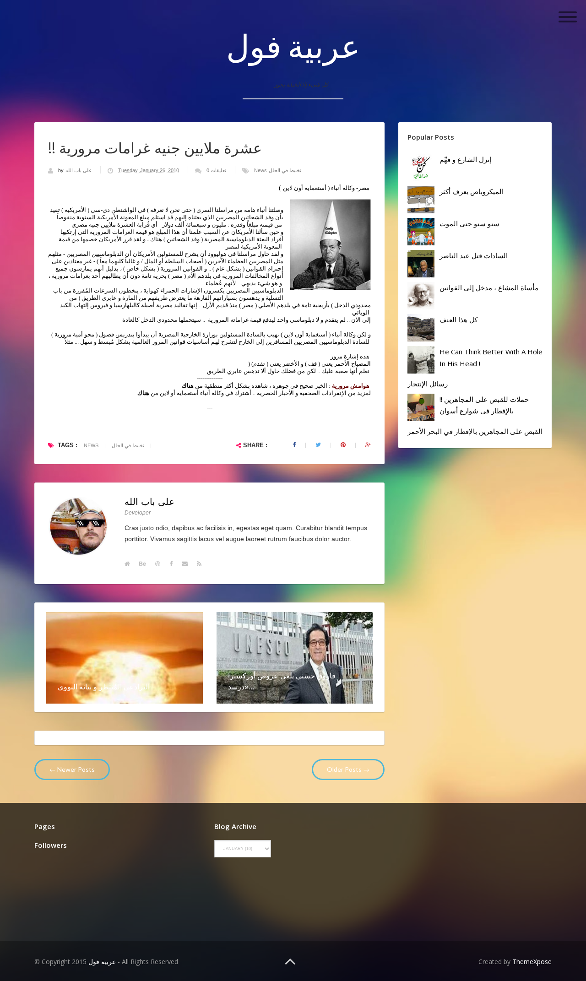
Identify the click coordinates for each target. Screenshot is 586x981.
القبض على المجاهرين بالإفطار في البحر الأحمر (475, 431)
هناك (143, 393)
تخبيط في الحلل (285, 170)
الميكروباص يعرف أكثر (472, 191)
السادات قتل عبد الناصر (474, 255)
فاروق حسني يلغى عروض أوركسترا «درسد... (282, 681)
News (260, 170)
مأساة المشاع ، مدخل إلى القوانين (489, 287)
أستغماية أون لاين (304, 187)
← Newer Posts (72, 769)
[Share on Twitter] (318, 445)
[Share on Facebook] (294, 445)
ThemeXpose (532, 961)
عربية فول (293, 46)
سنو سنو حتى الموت (469, 223)
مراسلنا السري (214, 209)
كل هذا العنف (458, 319)
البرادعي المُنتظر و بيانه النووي (104, 687)
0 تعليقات (216, 170)
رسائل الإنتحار (427, 383)
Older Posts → (348, 769)
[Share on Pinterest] (343, 445)
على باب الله (79, 170)
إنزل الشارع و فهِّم (465, 159)
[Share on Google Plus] (368, 445)
